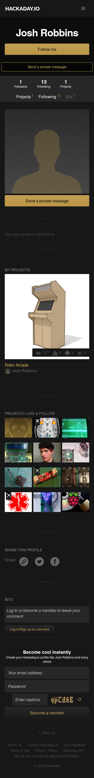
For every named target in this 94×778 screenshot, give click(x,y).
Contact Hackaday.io (43, 745)
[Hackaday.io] (22, 8)
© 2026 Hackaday (47, 765)
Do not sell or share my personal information (47, 756)
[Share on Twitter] (40, 560)
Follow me (47, 49)
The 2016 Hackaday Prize (37, 471)
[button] (83, 8)
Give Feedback (75, 745)
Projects (25, 96)
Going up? (48, 732)
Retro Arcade (16, 364)
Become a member (47, 713)
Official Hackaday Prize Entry (37, 421)
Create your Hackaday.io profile (27, 657)
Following (50, 96)
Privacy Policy (46, 750)
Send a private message (47, 66)
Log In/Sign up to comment (29, 629)
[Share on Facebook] (55, 560)
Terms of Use (20, 750)
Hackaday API (73, 750)
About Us (15, 745)
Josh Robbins (24, 370)
